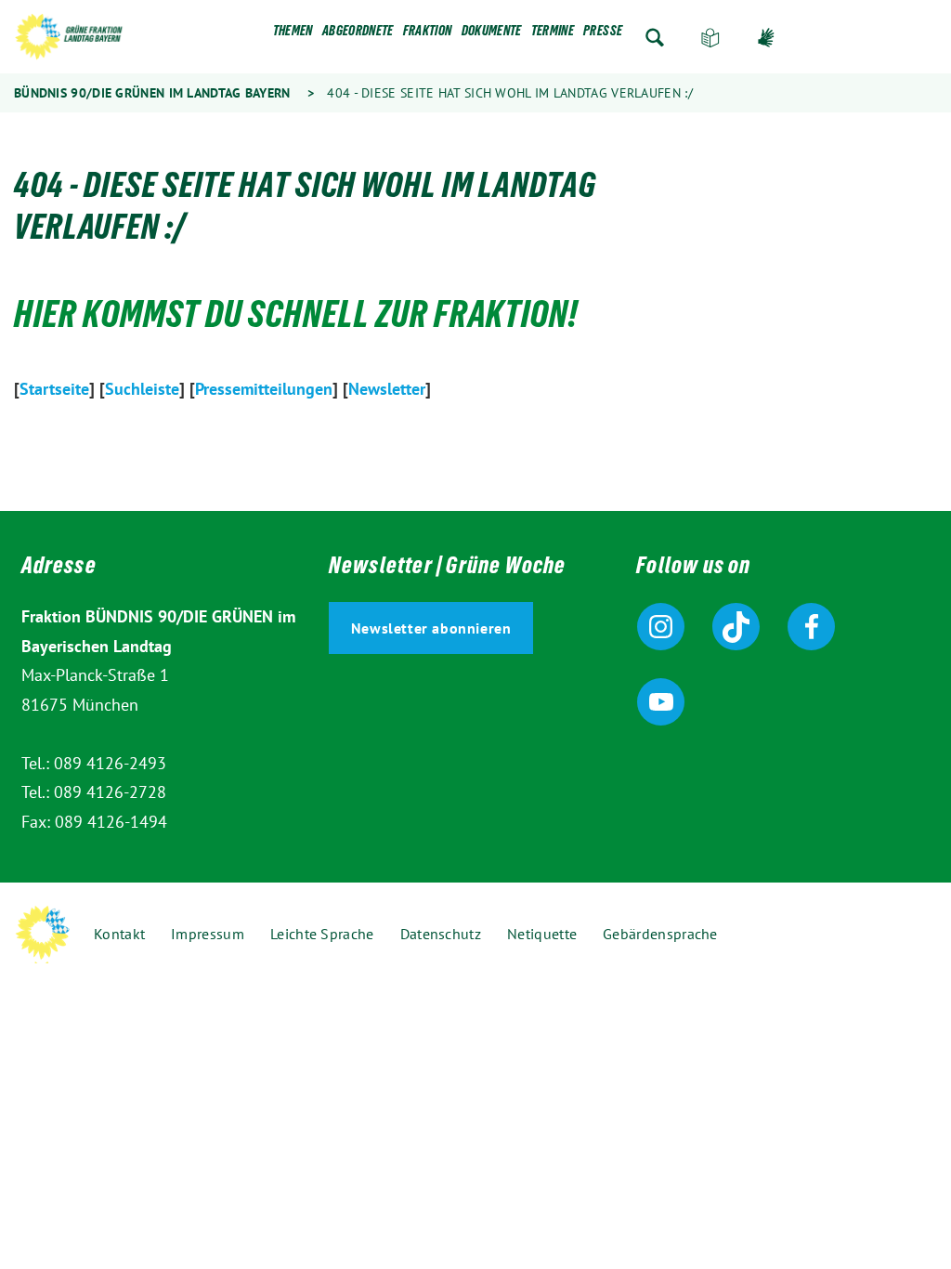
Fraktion (427, 34)
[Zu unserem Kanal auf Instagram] (660, 626)
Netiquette (542, 933)
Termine (552, 34)
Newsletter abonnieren (431, 628)
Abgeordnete (358, 34)
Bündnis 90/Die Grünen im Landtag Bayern (152, 93)
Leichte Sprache (710, 37)
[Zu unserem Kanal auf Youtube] (660, 701)
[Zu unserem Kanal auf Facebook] (811, 626)
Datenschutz (440, 933)
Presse (602, 34)
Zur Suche (655, 37)
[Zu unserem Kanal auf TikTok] (736, 626)
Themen (293, 34)
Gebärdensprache (766, 37)
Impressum (207, 933)
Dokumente (492, 34)
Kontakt (119, 933)
